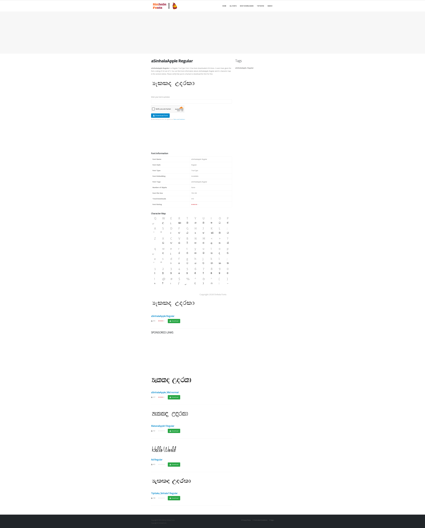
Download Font (161, 115)
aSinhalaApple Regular (162, 316)
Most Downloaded (247, 6)
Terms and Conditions (179, 119)
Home (224, 6)
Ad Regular (156, 459)
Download (174, 321)
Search (270, 6)
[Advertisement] (212, 32)
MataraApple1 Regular (162, 425)
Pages (272, 520)
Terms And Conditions (260, 520)
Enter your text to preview (160, 97)
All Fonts (233, 6)
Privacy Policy (246, 520)
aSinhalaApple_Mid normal (165, 392)
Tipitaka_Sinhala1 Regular (164, 493)
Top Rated (260, 6)
